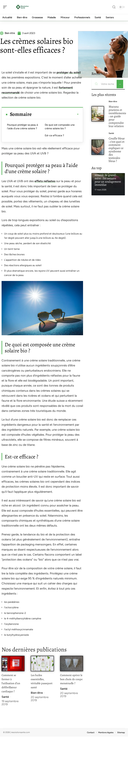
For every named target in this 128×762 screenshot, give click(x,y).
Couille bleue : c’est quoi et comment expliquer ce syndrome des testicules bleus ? (117, 149)
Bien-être (37, 692)
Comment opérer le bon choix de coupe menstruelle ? (71, 679)
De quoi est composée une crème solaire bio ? (60, 126)
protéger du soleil (69, 72)
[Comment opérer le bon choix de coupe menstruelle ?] (71, 663)
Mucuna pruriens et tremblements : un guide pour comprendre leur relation (117, 116)
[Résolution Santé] (22, 7)
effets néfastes (44, 181)
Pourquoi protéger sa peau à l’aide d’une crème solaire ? (22, 126)
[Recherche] (114, 7)
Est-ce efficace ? (54, 135)
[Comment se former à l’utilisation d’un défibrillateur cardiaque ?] (13, 663)
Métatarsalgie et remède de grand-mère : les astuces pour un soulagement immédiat (108, 178)
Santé (5, 696)
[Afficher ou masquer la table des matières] (55, 114)
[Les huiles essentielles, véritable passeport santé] (42, 663)
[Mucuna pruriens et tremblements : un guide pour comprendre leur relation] (98, 113)
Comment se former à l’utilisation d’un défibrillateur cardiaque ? (11, 683)
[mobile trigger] (5, 7)
